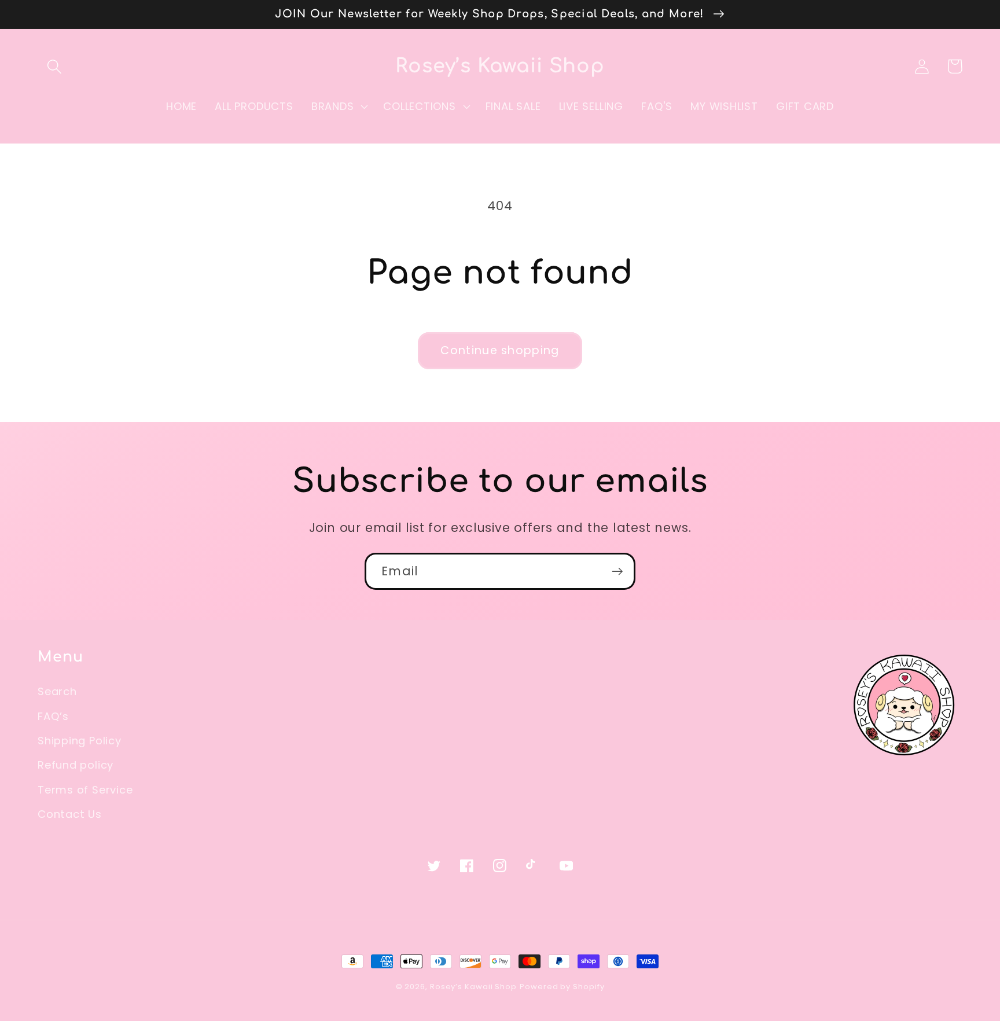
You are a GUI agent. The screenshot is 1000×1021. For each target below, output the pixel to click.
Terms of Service (85, 790)
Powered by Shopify (562, 986)
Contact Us (70, 814)
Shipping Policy (80, 740)
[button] (54, 66)
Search (57, 691)
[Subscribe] (617, 571)
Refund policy (75, 765)
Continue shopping (499, 350)
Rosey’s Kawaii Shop (473, 986)
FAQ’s (53, 716)
